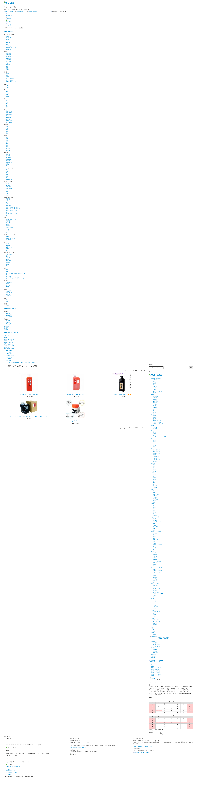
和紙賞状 (153, 657)
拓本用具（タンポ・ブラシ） (13, 247)
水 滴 (7, 131)
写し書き (6, 280)
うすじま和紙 (9, 315)
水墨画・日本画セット (11, 210)
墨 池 (7, 133)
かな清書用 (8, 59)
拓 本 (5, 242)
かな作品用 (8, 61)
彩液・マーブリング (9, 252)
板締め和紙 (8, 260)
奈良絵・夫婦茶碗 (155, 671)
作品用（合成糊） (10, 78)
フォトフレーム (10, 239)
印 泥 (7, 274)
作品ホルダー (9, 160)
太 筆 (7, 100)
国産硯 (7, 93)
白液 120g (75, 421)
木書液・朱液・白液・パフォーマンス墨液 (27, 362)
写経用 (7, 63)
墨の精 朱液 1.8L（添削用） (75, 394)
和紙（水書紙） (10, 188)
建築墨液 (8, 36)
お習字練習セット (10, 295)
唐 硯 (7, 91)
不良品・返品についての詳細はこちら (142, 746)
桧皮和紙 (8, 322)
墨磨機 (5, 84)
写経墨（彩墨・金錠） (11, 219)
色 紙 (7, 137)
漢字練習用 (8, 53)
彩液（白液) (9, 254)
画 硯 (7, 94)
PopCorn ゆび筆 (8, 181)
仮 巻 (7, 143)
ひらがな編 (8, 291)
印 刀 (7, 269)
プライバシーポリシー (11, 772)
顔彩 (7, 193)
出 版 (5, 298)
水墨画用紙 (8, 117)
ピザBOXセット (10, 195)
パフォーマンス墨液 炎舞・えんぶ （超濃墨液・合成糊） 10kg (29, 416)
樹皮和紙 (6, 319)
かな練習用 (8, 58)
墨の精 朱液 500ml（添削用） (29, 394)
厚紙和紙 (153, 656)
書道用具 (6, 124)
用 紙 (154, 543)
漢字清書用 (8, 55)
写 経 (5, 217)
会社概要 (8, 769)
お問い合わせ (9, 360)
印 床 (7, 271)
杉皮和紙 (8, 320)
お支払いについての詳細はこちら (14, 766)
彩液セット (8, 256)
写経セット (8, 229)
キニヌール (8, 49)
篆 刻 (5, 268)
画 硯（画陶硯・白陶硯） (12, 207)
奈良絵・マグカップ (156, 674)
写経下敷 (8, 222)
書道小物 (6, 152)
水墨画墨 (8, 199)
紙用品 (5, 135)
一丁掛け (8, 85)
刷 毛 (7, 41)
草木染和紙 (154, 654)
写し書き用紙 (9, 122)
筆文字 (7, 283)
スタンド (8, 190)
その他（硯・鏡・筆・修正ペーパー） (15, 278)
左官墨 (7, 39)
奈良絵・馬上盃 (155, 675)
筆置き (7, 164)
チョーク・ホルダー (11, 47)
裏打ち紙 (8, 148)
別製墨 (5, 304)
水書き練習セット (10, 179)
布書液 (7, 264)
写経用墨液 (8, 221)
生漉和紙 (8, 313)
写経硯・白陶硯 (10, 227)
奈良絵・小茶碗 (155, 669)
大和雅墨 (8, 64)
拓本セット (8, 248)
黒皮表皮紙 (8, 324)
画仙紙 (7, 116)
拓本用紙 (8, 245)
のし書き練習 (9, 282)
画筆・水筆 (8, 205)
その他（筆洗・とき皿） (12, 213)
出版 (152, 628)
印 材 (154, 603)
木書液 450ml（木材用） (121, 394)
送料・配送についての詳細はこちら (78, 747)
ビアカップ (154, 664)
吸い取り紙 (8, 157)
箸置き (152, 666)
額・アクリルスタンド (9, 234)
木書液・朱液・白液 (11, 81)
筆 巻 (7, 129)
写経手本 (8, 287)
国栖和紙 (6, 311)
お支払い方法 (9, 353)
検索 (21, 28)
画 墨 (7, 66)
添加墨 (7, 69)
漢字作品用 (8, 56)
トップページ (9, 350)
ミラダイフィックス (11, 262)
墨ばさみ (8, 154)
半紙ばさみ (8, 159)
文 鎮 (7, 126)
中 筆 (7, 102)
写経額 (7, 230)
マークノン (8, 37)
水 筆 (7, 107)
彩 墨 (7, 200)
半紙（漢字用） (10, 111)
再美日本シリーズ (8, 168)
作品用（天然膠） (10, 80)
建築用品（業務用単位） (10, 34)
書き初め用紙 (9, 114)
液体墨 (5, 72)
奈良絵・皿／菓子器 (156, 667)
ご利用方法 (8, 352)
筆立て (7, 165)
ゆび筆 (7, 183)
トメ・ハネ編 (9, 292)
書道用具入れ (9, 162)
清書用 (7, 75)
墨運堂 (12, 362)
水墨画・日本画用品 (9, 197)
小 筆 (7, 103)
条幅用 (7, 77)
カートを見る (9, 358)
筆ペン (7, 105)
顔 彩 (7, 204)
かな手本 (8, 285)
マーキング (8, 46)
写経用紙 (8, 119)
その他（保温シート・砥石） (160, 437)
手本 (7, 301)
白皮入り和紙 (9, 316)
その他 (7, 96)
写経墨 (154, 552)
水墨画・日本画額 (10, 238)
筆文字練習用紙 (10, 120)
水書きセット (7, 289)
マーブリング (9, 257)
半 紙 (7, 176)
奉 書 (7, 147)
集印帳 (7, 142)
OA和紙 (8, 150)
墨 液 (7, 171)
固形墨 (5, 51)
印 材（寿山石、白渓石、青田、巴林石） (16, 273)
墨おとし (8, 155)
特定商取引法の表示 (11, 770)
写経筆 (7, 224)
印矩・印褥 (8, 276)
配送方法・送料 (10, 355)
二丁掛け (8, 87)
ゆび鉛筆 (8, 185)
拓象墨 (7, 243)
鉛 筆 (7, 44)
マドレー (8, 259)
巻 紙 (7, 145)
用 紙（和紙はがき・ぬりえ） (13, 208)
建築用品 (156, 378)
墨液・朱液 (8, 191)
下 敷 (7, 128)
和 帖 (7, 140)
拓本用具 (155, 579)
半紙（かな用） (10, 112)
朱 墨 (7, 68)
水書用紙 (8, 294)
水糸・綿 (8, 42)
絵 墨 (7, 202)
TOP (9, 362)
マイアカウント (10, 357)
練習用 (7, 73)
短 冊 (7, 138)
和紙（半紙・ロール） (11, 186)
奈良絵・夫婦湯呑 (155, 672)
